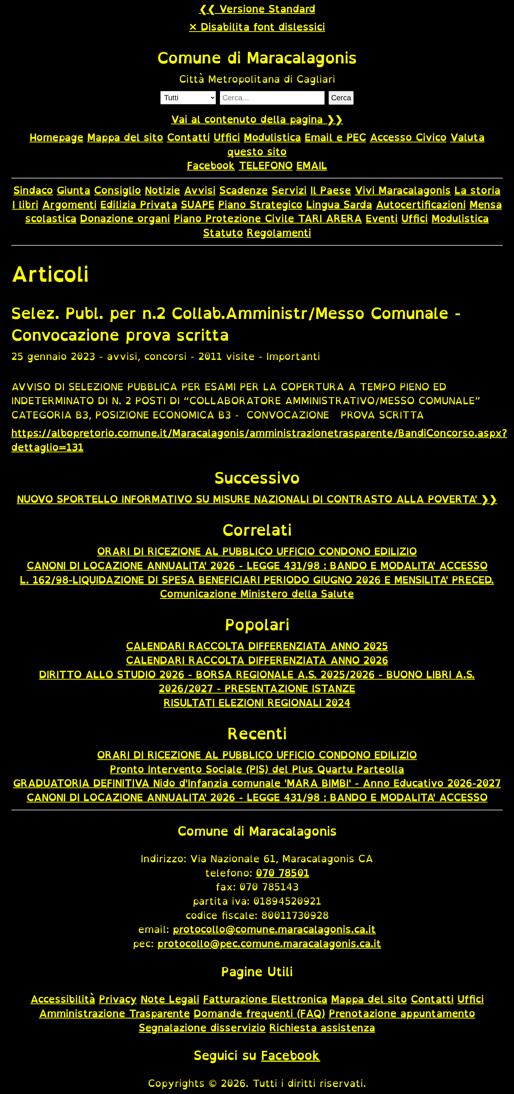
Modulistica (272, 137)
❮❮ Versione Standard (257, 8)
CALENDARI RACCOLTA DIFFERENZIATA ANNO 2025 (257, 645)
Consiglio (117, 190)
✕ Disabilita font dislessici (257, 26)
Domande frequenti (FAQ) (259, 1013)
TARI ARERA (330, 218)
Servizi (289, 190)
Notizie (162, 190)
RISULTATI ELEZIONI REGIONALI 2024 (257, 702)
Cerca (341, 98)
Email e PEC (335, 137)
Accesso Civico (408, 137)
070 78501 (282, 872)
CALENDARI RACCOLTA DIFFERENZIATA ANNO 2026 (257, 660)
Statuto (223, 232)
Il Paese (330, 190)
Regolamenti (279, 232)
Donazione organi (125, 218)
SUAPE (197, 204)
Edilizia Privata (138, 204)
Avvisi (200, 190)
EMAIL (312, 165)
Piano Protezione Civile (236, 218)
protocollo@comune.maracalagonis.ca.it (274, 929)
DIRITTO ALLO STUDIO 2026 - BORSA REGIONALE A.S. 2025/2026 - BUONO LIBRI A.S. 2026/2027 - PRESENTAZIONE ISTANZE (257, 681)
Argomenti (69, 204)
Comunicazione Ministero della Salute (257, 593)
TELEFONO (266, 165)
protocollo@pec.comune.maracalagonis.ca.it (269, 943)
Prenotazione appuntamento (402, 1013)
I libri (25, 204)
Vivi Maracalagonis (403, 190)
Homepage (57, 137)
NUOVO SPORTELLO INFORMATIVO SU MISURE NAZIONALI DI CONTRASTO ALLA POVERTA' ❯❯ (257, 499)
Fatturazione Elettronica (265, 999)
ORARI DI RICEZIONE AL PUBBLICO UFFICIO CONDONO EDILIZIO (257, 551)
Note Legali (170, 999)
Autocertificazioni (421, 204)
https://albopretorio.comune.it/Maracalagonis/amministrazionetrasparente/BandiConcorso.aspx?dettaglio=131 (259, 440)
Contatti (188, 137)
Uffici (227, 137)
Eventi (382, 218)
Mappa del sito (125, 137)
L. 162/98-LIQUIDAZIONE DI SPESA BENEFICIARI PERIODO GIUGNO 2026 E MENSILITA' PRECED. (257, 579)
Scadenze (243, 190)
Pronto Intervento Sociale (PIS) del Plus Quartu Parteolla (257, 769)
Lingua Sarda (339, 204)
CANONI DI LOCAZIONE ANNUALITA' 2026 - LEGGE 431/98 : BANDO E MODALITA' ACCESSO (257, 565)
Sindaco (33, 190)
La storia (477, 190)
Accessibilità (62, 999)
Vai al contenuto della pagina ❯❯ (257, 119)
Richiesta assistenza (322, 1027)
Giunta (73, 190)
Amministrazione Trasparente (114, 1013)
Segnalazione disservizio (202, 1027)
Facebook (211, 165)
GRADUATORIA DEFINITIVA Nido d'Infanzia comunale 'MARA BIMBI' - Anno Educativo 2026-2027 (257, 783)
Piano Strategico (260, 204)
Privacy (118, 999)
